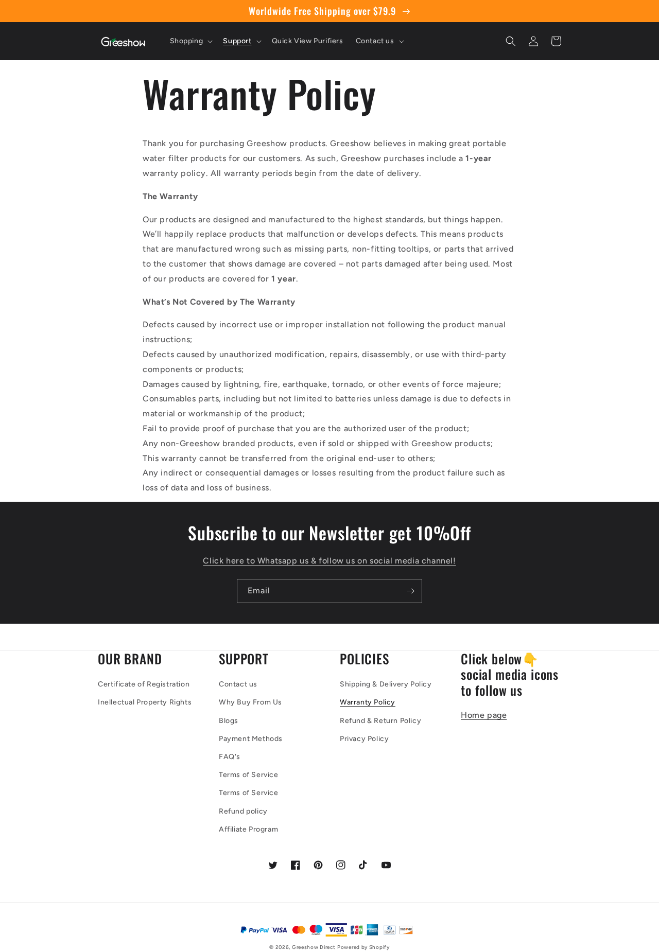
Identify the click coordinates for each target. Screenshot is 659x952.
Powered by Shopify (363, 947)
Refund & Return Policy (380, 720)
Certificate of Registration (143, 684)
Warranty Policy (367, 702)
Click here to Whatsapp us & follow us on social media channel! (329, 561)
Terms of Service (249, 774)
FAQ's (229, 756)
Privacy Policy (364, 738)
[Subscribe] (410, 591)
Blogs (228, 720)
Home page (484, 715)
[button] (190, 41)
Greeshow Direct (314, 947)
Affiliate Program (248, 829)
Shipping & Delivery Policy (386, 684)
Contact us (238, 684)
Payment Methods (251, 738)
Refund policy (243, 811)
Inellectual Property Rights (145, 702)
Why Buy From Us (250, 702)
